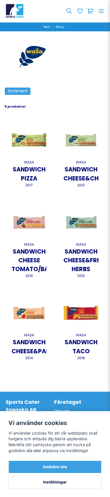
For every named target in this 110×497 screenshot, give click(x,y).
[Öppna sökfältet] (69, 11)
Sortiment (18, 91)
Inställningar (55, 482)
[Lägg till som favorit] (79, 11)
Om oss (61, 411)
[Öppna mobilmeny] (101, 11)
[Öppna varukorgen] (90, 11)
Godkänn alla (55, 467)
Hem (46, 27)
